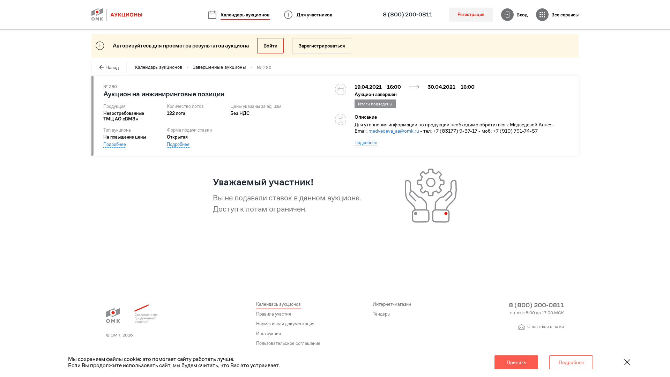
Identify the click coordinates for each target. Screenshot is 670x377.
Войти (270, 46)
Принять (516, 362)
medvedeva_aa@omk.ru (393, 131)
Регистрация (470, 14)
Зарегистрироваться (321, 46)
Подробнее (114, 144)
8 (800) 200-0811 (407, 14)
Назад (112, 67)
